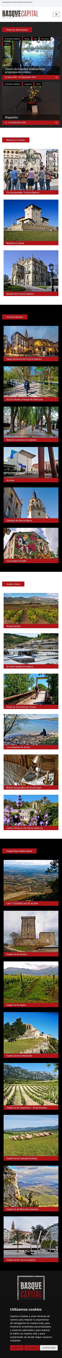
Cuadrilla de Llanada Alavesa (21, 1158)
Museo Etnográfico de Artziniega (23, 787)
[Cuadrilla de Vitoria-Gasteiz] (31, 1237)
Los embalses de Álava (18, 747)
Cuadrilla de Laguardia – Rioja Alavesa (26, 1107)
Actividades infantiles (12, 39)
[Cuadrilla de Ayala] (31, 982)
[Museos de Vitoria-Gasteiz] (31, 271)
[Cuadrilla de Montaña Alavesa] (31, 1186)
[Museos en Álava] (31, 220)
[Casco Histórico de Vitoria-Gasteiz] (31, 341)
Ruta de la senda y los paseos (21, 439)
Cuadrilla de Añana (16, 954)
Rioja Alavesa (13, 626)
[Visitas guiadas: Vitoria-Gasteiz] (31, 169)
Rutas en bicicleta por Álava (21, 707)
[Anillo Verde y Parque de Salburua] (31, 381)
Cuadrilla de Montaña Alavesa (22, 1209)
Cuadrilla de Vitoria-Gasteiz (21, 1259)
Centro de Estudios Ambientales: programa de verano (25, 70)
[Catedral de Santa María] (31, 502)
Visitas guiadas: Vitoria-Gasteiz (22, 192)
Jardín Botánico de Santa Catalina (24, 828)
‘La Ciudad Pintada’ (16, 561)
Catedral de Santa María (19, 520)
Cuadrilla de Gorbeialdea (19, 1055)
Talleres (7, 44)
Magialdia (11, 117)
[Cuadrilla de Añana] (31, 931)
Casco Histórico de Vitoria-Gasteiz (24, 359)
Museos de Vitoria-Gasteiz (20, 293)
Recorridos (45, 39)
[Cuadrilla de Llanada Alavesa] (31, 1135)
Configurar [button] (48, 1348)
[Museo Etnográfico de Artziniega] (31, 769)
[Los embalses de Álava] (31, 729)
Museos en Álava (15, 243)
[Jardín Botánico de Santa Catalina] (31, 810)
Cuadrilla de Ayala (16, 1005)
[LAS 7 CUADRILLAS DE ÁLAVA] (31, 880)
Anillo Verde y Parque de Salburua (24, 399)
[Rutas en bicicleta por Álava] (31, 689)
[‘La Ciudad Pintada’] (31, 543)
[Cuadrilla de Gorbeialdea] (31, 1032)
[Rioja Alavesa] (31, 608)
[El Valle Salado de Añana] (31, 648)
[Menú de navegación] (56, 14)
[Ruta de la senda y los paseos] (31, 422)
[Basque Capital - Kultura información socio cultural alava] (20, 14)
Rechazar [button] (32, 1348)
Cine (35, 39)
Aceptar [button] (16, 1348)
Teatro (38, 84)
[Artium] (31, 462)
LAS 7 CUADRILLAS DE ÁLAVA (22, 903)
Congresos (28, 84)
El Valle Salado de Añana (19, 666)
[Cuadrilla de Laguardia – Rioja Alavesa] (31, 1084)
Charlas (27, 39)
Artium (10, 480)
